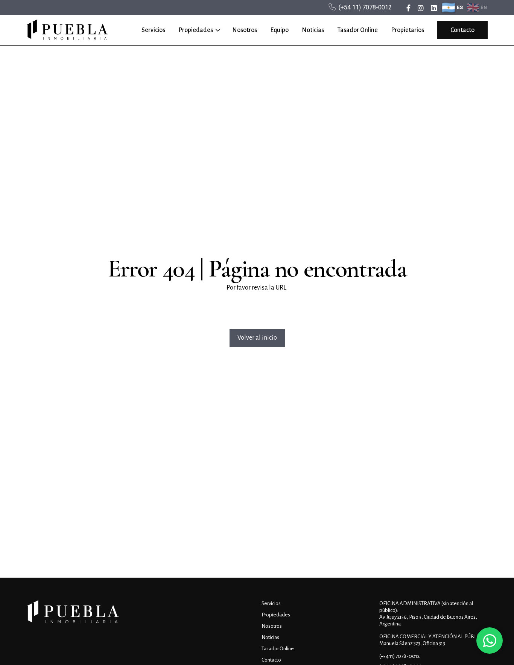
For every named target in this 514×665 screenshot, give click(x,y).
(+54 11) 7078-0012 (365, 7)
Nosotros (244, 30)
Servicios (153, 30)
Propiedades (195, 30)
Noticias (313, 30)
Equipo (279, 30)
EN (484, 7)
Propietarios (407, 30)
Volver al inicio (257, 337)
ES (460, 7)
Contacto (462, 30)
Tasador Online (357, 30)
